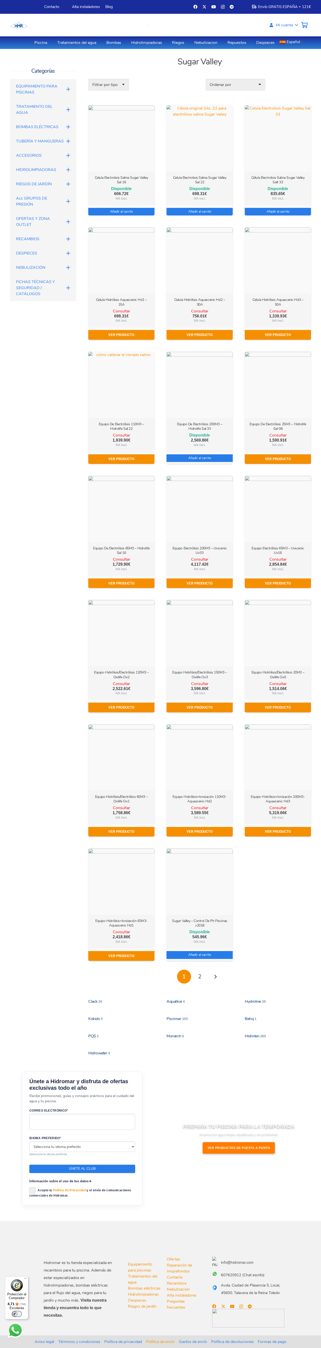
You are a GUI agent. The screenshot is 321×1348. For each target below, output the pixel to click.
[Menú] (25, 1280)
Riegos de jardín (142, 1306)
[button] (283, 25)
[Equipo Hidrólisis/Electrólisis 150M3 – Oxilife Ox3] (200, 633)
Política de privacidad (123, 1341)
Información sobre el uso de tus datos (59, 1181)
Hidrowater (99, 1053)
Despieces (137, 1300)
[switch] (17, 1314)
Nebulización (178, 1289)
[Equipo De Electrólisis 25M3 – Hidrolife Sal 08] (278, 385)
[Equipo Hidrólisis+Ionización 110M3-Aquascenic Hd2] (200, 757)
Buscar (136, 25)
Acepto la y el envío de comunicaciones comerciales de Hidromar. (80, 1193)
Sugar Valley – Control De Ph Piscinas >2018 (199, 923)
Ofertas (173, 1259)
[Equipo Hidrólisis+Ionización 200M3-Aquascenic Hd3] (278, 757)
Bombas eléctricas (144, 1288)
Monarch (175, 1036)
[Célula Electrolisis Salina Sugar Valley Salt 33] (278, 138)
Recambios (177, 1283)
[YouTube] (213, 7)
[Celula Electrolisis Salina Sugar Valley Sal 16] (121, 138)
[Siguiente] (215, 977)
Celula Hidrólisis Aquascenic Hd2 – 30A (199, 302)
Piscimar (177, 1019)
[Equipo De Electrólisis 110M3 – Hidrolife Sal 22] (121, 385)
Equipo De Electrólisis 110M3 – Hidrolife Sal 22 (121, 426)
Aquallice (176, 1001)
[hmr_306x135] (18, 25)
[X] (204, 7)
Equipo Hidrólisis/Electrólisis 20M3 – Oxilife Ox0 (278, 674)
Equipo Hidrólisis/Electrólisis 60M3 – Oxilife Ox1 (121, 799)
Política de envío (160, 1341)
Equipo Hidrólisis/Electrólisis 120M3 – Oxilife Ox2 (121, 674)
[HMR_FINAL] (70, 1243)
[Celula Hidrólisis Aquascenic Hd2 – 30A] (200, 260)
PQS (93, 1036)
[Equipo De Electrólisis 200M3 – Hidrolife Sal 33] (200, 385)
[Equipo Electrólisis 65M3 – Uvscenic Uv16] (278, 509)
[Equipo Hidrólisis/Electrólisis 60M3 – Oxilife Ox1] (121, 757)
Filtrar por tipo (105, 85)
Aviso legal (44, 1341)
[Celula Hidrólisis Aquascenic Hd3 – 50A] (278, 260)
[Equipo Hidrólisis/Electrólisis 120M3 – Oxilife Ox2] (121, 633)
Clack (95, 1001)
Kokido (95, 1019)
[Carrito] (304, 25)
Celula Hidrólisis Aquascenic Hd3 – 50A (278, 302)
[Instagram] (223, 7)
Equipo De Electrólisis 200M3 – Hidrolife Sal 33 (199, 426)
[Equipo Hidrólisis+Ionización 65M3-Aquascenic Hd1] (121, 882)
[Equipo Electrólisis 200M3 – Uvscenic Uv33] (200, 509)
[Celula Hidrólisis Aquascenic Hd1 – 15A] (121, 260)
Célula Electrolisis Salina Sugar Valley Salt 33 (278, 180)
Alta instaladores (182, 1295)
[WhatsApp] (15, 1330)
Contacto (175, 1277)
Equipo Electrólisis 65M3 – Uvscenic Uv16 (278, 550)
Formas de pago (272, 1341)
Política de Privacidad (69, 1190)
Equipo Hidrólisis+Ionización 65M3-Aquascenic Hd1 (121, 923)
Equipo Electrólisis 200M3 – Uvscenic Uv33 (200, 550)
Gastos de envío (193, 1341)
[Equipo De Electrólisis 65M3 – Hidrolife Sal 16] (121, 509)
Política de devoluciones (232, 1341)
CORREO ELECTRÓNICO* (48, 1110)
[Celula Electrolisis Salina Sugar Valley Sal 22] (200, 138)
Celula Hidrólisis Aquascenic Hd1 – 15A (121, 302)
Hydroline (255, 1001)
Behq (250, 1019)
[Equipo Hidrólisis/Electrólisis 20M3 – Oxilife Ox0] (278, 633)
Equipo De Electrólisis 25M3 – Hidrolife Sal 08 (278, 426)
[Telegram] (232, 7)
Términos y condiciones (79, 1341)
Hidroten (255, 1036)
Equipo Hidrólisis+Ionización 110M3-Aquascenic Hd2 (199, 799)
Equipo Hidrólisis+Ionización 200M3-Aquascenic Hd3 (278, 799)
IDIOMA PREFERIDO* (45, 1138)
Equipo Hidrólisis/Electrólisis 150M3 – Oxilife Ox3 (199, 674)
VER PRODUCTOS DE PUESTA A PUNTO (239, 1148)
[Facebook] (195, 7)
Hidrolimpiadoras (143, 1294)
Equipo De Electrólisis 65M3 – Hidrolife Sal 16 (121, 550)
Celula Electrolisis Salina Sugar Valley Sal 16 (121, 180)
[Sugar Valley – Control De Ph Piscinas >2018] (200, 882)
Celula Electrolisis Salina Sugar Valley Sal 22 (199, 180)
